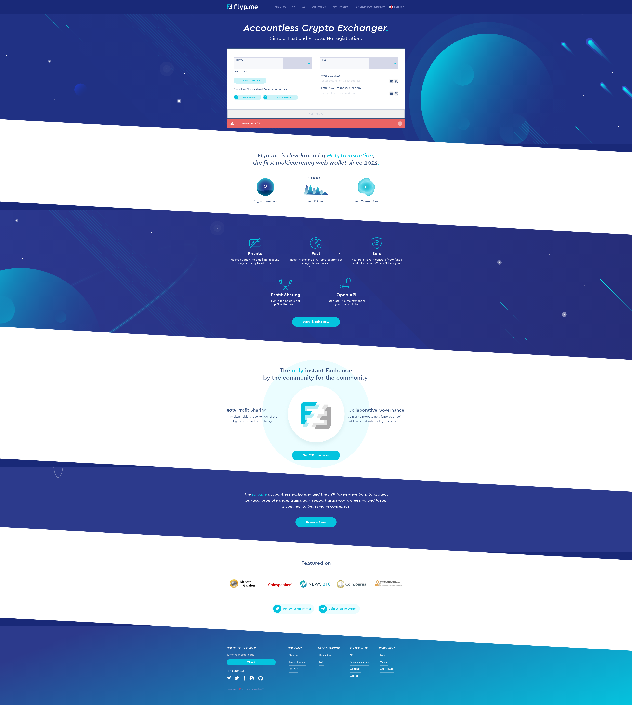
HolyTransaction (350, 156)
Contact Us (319, 7)
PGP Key (293, 669)
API (293, 7)
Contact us (325, 655)
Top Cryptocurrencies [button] (369, 7)
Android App (387, 669)
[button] (250, 81)
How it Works (340, 7)
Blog (382, 655)
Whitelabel (355, 669)
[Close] (400, 123)
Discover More (316, 522)
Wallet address (331, 76)
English (398, 7)
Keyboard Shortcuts (279, 97)
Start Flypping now (316, 321)
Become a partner (359, 662)
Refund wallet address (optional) (342, 88)
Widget (354, 676)
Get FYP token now (316, 455)
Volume (384, 662)
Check (251, 662)
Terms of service (297, 662)
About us (280, 7)
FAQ (303, 7)
